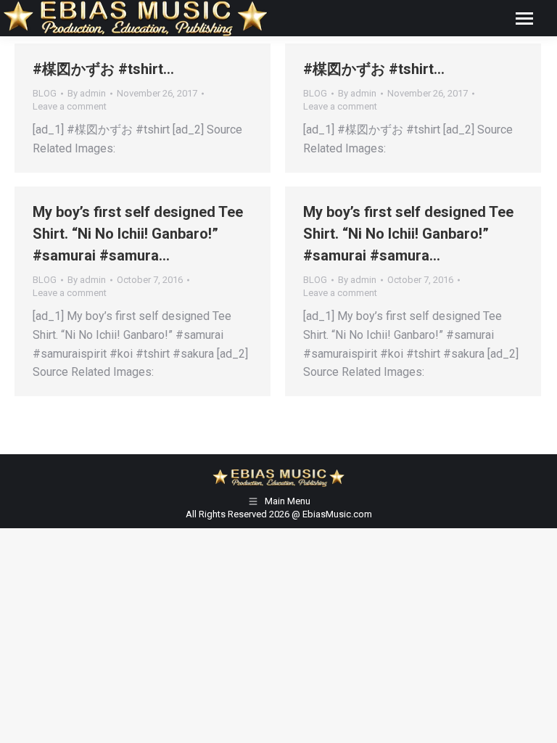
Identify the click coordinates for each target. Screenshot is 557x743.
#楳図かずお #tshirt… (103, 69)
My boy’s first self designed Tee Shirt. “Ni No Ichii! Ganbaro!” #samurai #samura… (138, 233)
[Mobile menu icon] (524, 18)
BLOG (45, 93)
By (86, 93)
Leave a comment (70, 106)
